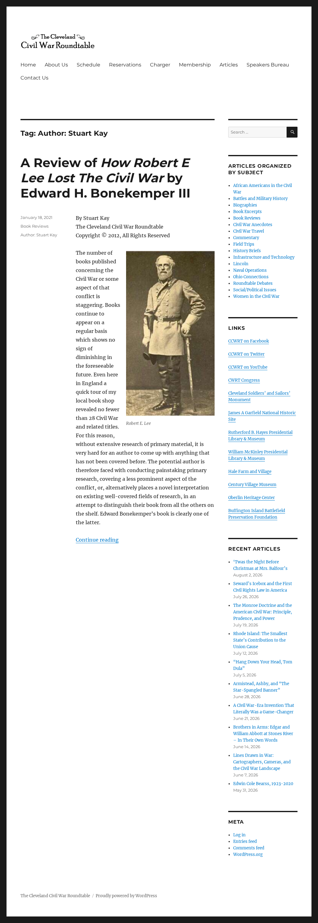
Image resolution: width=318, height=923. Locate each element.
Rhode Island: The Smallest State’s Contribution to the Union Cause (260, 640)
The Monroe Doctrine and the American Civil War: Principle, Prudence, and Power (262, 612)
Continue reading (97, 540)
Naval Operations (250, 270)
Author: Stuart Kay (38, 234)
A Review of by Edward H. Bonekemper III (105, 178)
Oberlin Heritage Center (251, 497)
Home (28, 65)
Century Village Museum (252, 484)
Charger (160, 65)
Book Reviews (34, 226)
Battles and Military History (260, 198)
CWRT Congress (244, 380)
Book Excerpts (247, 211)
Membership (195, 65)
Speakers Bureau (268, 65)
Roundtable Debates (253, 283)
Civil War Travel (248, 231)
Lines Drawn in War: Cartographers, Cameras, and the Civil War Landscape (262, 762)
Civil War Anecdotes (252, 224)
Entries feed (245, 841)
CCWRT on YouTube (247, 367)
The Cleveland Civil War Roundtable (55, 895)
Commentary (246, 237)
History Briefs (247, 250)
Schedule (88, 65)
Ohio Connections (251, 277)
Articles (229, 65)
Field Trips (243, 244)
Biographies (245, 205)
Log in (239, 835)
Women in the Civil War (256, 296)
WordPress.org (248, 854)
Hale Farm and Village (249, 471)
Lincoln (240, 263)
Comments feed (248, 848)
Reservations (125, 65)
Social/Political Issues (254, 290)
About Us (56, 65)
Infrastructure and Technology (263, 257)
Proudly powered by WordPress (126, 895)
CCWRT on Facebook (248, 341)
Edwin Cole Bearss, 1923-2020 (263, 783)
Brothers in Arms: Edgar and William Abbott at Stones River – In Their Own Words (263, 734)
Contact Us (34, 78)
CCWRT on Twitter (246, 354)
